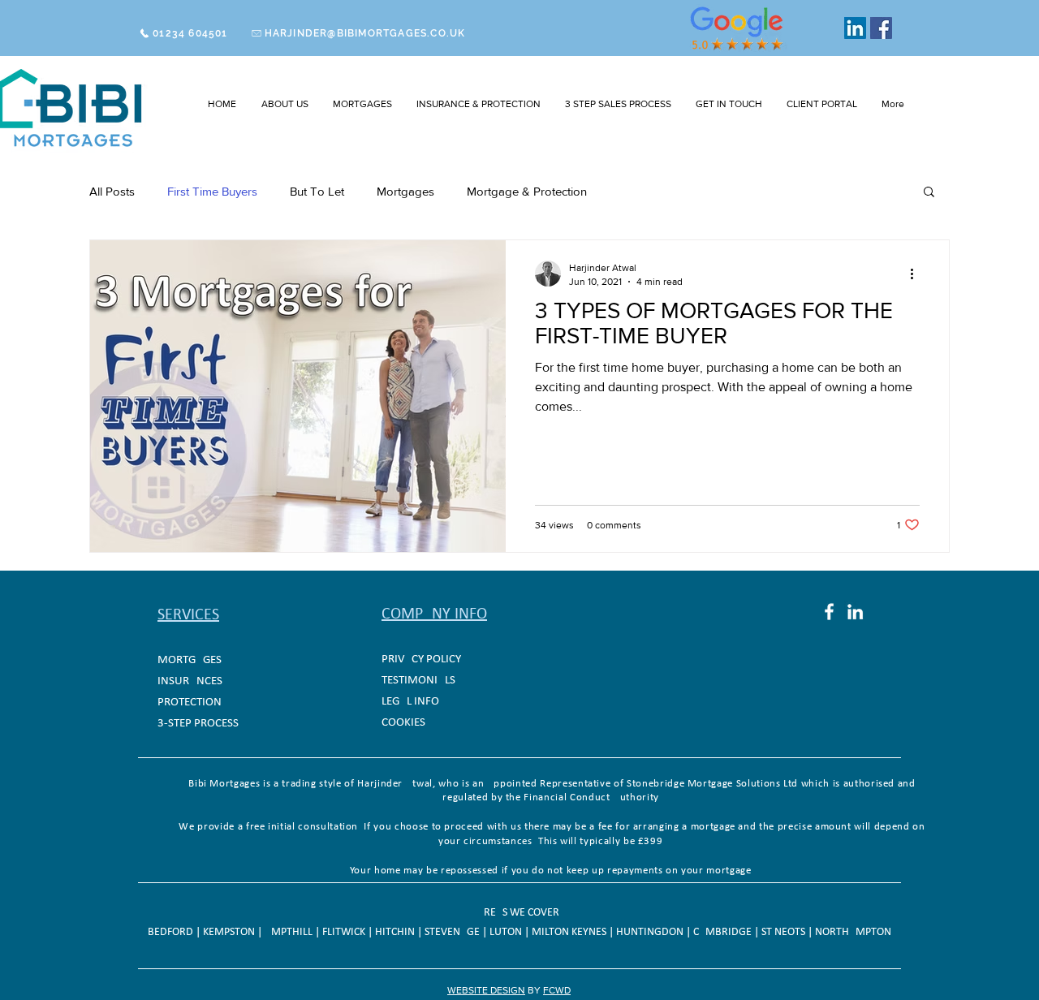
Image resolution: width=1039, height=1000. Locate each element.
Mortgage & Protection (527, 191)
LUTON (506, 932)
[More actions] (917, 273)
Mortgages (405, 191)
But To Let (317, 191)
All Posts (112, 191)
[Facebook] (881, 28)
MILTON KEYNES (570, 932)
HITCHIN (396, 932)
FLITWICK (345, 932)
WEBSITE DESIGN (486, 990)
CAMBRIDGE (723, 932)
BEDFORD (172, 932)
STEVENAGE (453, 932)
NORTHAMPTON (853, 932)
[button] (362, 104)
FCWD (557, 990)
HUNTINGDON (651, 932)
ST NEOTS (784, 932)
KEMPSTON (230, 932)
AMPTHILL (289, 932)
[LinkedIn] (855, 28)
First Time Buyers (212, 191)
